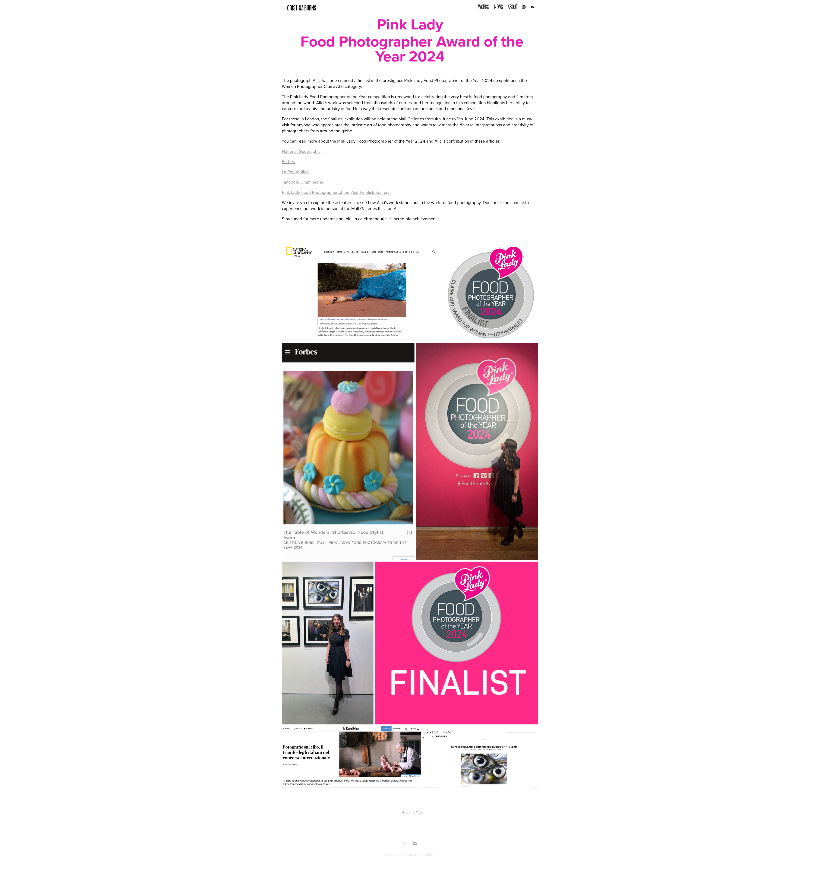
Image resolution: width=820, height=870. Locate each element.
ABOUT (513, 7)
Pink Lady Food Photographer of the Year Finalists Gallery (336, 192)
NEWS (498, 7)
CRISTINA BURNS (301, 8)
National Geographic (301, 151)
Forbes (288, 161)
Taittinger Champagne (302, 182)
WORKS (483, 7)
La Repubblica (295, 172)
